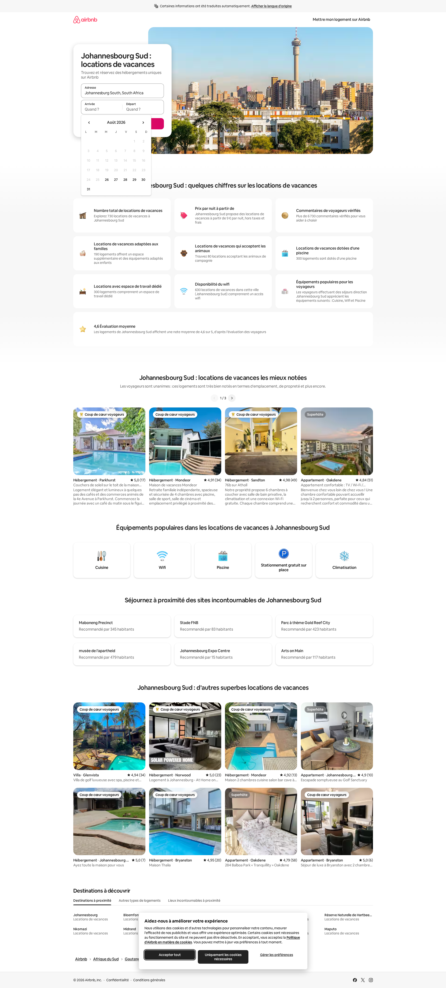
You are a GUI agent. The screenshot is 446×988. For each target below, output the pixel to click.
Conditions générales (149, 980)
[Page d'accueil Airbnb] (85, 19)
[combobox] (122, 93)
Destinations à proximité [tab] (92, 900)
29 (134, 180)
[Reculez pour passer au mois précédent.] (89, 122)
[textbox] (102, 109)
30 (143, 180)
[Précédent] (214, 398)
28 (125, 180)
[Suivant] (232, 398)
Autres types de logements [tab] (140, 900)
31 (88, 189)
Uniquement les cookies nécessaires (223, 957)
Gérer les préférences (276, 955)
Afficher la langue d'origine (271, 6)
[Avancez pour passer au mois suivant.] (143, 122)
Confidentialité (117, 980)
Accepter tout (170, 955)
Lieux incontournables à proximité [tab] (194, 900)
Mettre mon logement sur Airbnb (341, 19)
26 (107, 180)
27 (116, 180)
